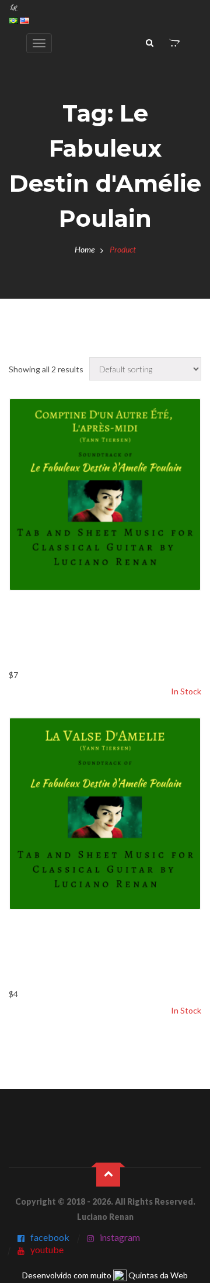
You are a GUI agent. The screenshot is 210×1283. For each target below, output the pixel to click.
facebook (49, 1237)
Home (84, 249)
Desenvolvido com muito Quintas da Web (105, 1275)
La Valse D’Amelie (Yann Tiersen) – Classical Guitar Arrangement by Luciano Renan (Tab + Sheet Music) (91, 953)
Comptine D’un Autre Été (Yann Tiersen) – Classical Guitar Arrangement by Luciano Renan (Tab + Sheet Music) (105, 634)
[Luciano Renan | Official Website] (14, 7)
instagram (120, 1237)
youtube (47, 1249)
